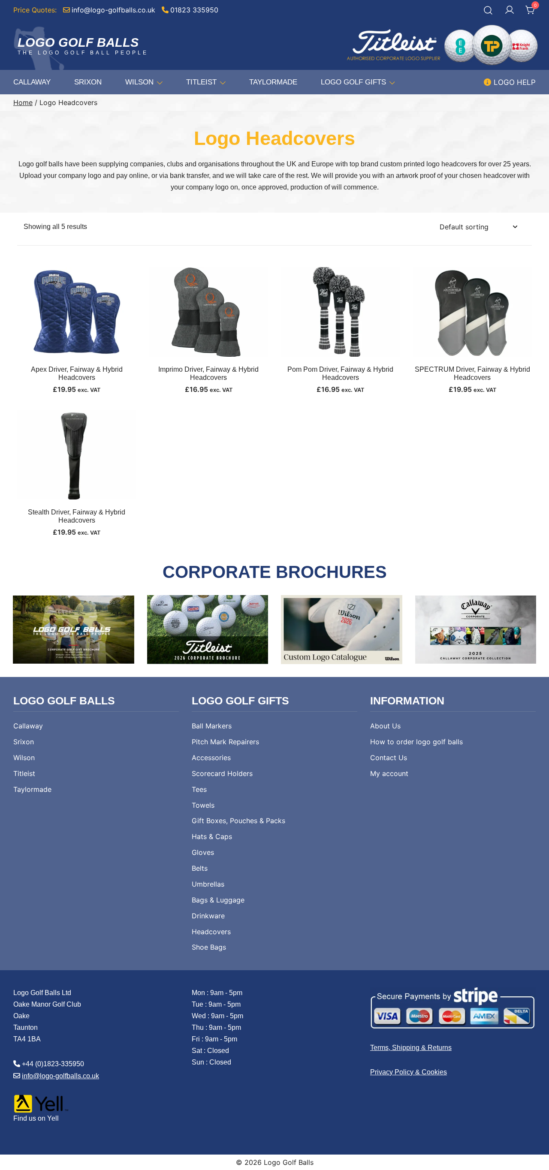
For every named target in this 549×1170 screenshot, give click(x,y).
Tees (199, 789)
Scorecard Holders (222, 773)
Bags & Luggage (218, 900)
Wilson (139, 82)
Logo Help (514, 82)
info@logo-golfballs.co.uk (60, 1076)
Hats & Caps (212, 836)
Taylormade (273, 82)
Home (23, 103)
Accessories (211, 757)
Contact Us (388, 757)
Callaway (32, 82)
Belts (200, 868)
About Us (385, 726)
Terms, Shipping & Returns (411, 1047)
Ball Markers (212, 726)
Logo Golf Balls (78, 42)
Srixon (88, 82)
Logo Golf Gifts (353, 82)
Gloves (203, 852)
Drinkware (208, 915)
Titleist (201, 82)
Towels (203, 805)
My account (389, 773)
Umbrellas (208, 884)
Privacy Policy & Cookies (408, 1072)
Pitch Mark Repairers (225, 741)
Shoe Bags (209, 947)
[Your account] (509, 10)
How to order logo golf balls (416, 741)
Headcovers (211, 931)
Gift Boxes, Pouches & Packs (238, 820)
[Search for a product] (488, 10)
